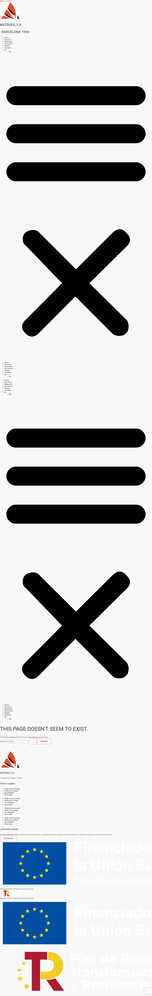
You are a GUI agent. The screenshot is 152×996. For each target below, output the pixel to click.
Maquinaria (8, 42)
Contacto (7, 48)
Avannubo (37, 889)
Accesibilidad (9, 793)
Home (6, 38)
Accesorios (8, 44)
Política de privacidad (12, 789)
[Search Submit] (32, 741)
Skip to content (5, 1)
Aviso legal (8, 795)
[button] (76, 207)
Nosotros (7, 40)
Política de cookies (11, 791)
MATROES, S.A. (11, 25)
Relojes (7, 46)
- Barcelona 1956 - (15, 32)
